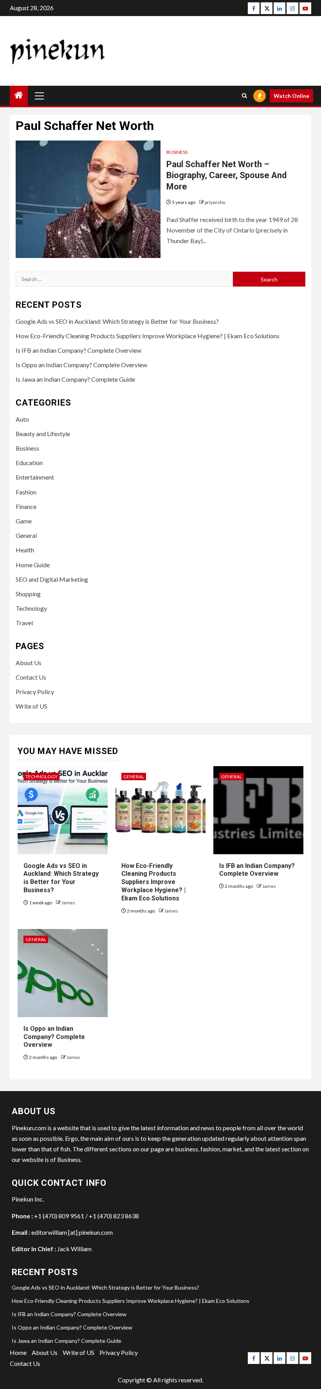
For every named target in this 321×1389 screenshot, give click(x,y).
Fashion (26, 492)
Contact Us (31, 677)
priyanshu (215, 202)
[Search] (244, 95)
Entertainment (35, 477)
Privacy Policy (35, 691)
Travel (24, 622)
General (26, 535)
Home (18, 1352)
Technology (31, 608)
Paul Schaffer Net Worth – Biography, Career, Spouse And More (226, 175)
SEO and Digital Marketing (52, 579)
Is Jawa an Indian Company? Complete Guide (75, 379)
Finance (26, 506)
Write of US (31, 706)
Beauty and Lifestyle (43, 433)
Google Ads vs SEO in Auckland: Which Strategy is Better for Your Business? (117, 321)
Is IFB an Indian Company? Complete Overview (78, 350)
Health (25, 550)
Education (29, 462)
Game (24, 521)
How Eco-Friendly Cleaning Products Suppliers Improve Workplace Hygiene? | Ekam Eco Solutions (148, 335)
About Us (28, 662)
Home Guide (33, 564)
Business (177, 152)
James (68, 903)
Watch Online (291, 95)
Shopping (28, 593)
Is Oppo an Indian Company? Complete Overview (81, 364)
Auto (22, 419)
